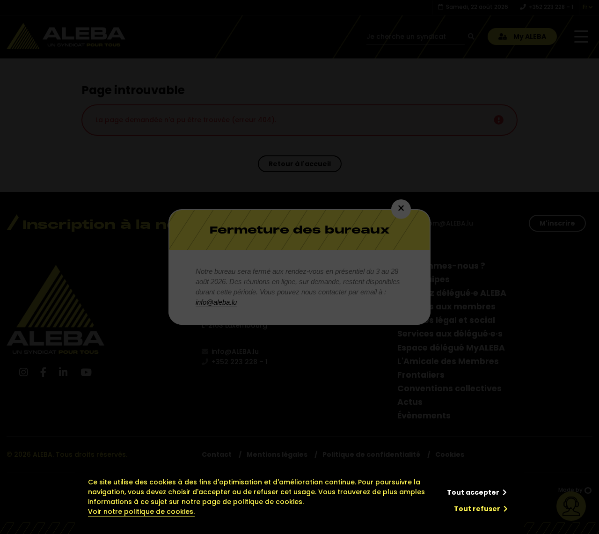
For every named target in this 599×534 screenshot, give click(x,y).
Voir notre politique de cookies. (141, 511)
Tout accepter (473, 492)
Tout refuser (477, 508)
